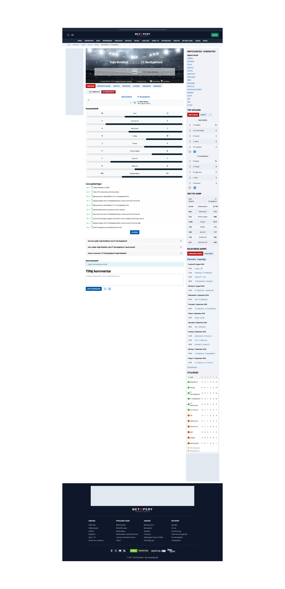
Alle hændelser (94, 92)
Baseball (190, 92)
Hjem (68, 45)
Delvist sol (142, 81)
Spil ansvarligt (124, 29)
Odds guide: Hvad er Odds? (153, 537)
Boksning (190, 86)
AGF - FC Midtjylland (201, 299)
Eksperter (92, 534)
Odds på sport (93, 528)
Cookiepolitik (176, 540)
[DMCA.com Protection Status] (140, 551)
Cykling (190, 70)
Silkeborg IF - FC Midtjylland (203, 272)
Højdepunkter (109, 92)
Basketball (191, 83)
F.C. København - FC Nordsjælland (205, 308)
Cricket (189, 105)
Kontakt (174, 525)
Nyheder (136, 86)
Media (205, 41)
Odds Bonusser (121, 528)
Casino (197, 41)
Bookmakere (107, 41)
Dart (188, 101)
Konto (215, 35)
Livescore (145, 41)
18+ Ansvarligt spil (151, 557)
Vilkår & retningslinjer (179, 534)
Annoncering (176, 531)
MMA (189, 80)
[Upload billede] (110, 289)
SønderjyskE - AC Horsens (203, 336)
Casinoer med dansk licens (125, 537)
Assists (203, 115)
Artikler (128, 41)
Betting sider (120, 525)
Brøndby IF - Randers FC (202, 344)
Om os (173, 528)
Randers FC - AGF (200, 277)
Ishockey (190, 67)
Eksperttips (89, 41)
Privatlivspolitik (177, 537)
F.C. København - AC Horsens (204, 362)
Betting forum (149, 525)
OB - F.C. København (201, 340)
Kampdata (90, 86)
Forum (136, 41)
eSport (189, 95)
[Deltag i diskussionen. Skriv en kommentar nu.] (135, 279)
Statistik (176, 41)
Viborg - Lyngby (200, 317)
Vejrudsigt (157, 86)
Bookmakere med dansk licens (127, 534)
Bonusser (118, 41)
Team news (126, 86)
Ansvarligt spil (149, 540)
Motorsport (191, 76)
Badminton (191, 73)
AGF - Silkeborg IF (200, 327)
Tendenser (146, 86)
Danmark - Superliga (93, 45)
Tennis (189, 64)
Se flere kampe (192, 367)
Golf (188, 98)
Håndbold (190, 61)
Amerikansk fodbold (194, 89)
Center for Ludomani (96, 540)
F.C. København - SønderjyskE (204, 290)
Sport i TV (155, 41)
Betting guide (187, 41)
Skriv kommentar (93, 289)
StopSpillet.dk (163, 29)
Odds (98, 41)
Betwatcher (166, 41)
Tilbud (118, 540)
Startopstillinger (104, 86)
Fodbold (83, 45)
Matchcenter (76, 45)
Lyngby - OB (199, 268)
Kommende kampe (195, 253)
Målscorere (193, 115)
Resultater (209, 253)
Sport (80, 41)
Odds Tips (92, 525)
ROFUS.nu (139, 29)
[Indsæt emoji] (105, 289)
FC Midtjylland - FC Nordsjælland (205, 353)
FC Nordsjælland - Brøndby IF (204, 281)
